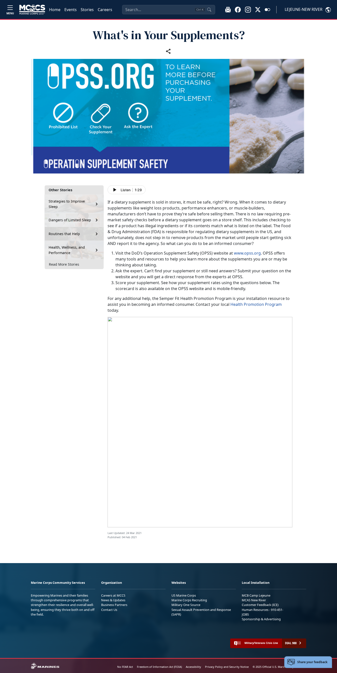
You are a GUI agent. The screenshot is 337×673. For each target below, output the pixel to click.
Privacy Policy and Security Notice (227, 667)
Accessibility (193, 667)
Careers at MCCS (113, 595)
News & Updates (113, 600)
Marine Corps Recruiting (189, 600)
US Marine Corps (183, 595)
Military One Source (185, 605)
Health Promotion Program (256, 304)
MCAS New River (254, 600)
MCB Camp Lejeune (256, 595)
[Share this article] (168, 51)
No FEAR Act (125, 667)
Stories (87, 9)
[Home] (32, 9)
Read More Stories (64, 264)
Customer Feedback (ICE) (260, 605)
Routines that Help (64, 233)
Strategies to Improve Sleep (67, 204)
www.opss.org (247, 253)
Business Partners (114, 605)
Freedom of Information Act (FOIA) (159, 667)
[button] (238, 9)
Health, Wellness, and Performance (67, 250)
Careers (105, 9)
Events (70, 9)
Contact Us (109, 609)
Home (54, 9)
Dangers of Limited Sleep (70, 220)
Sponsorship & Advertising (261, 619)
